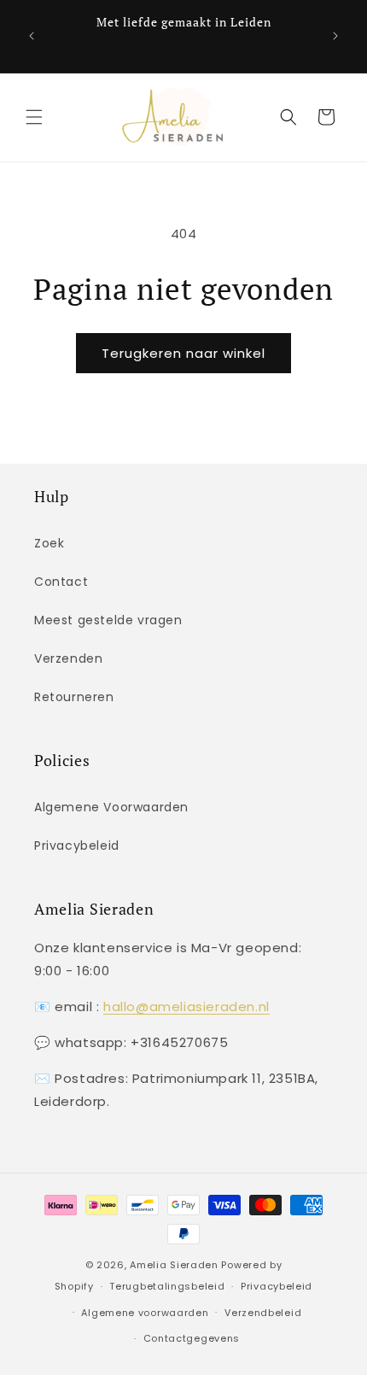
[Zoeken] (288, 117)
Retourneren (74, 696)
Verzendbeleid (262, 1312)
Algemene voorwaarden (144, 1312)
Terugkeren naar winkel (183, 353)
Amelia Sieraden (174, 1265)
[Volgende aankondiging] (335, 36)
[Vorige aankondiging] (31, 36)
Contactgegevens (192, 1338)
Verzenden (68, 658)
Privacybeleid (76, 845)
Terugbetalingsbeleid (166, 1286)
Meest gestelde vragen (108, 620)
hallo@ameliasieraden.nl (186, 1006)
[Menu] (34, 117)
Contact (61, 581)
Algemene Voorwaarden (111, 807)
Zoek (49, 543)
